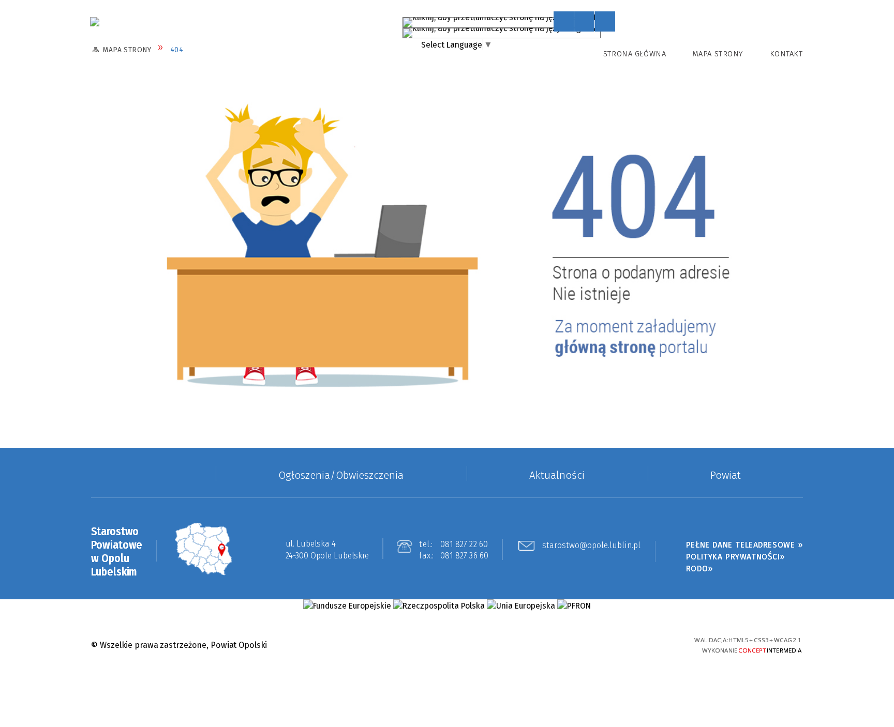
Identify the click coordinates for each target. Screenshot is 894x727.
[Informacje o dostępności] (584, 21)
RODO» (699, 568)
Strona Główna (634, 53)
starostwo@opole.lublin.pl (591, 546)
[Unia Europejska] (521, 606)
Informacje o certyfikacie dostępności (447, 645)
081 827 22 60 (464, 544)
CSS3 (615, 645)
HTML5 (598, 645)
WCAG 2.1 (653, 643)
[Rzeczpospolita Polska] (439, 606)
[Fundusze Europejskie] (347, 606)
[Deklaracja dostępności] (605, 21)
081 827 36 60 (464, 555)
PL (593, 20)
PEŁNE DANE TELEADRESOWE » (744, 544)
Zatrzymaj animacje (564, 21)
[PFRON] (573, 606)
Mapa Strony (717, 53)
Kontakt (786, 53)
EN (605, 31)
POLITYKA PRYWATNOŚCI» (735, 556)
